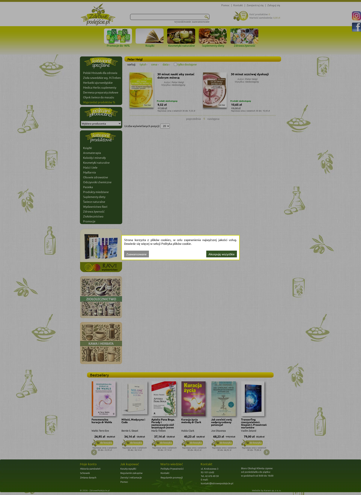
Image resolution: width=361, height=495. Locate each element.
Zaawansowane (136, 254)
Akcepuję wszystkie (222, 254)
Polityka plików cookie (176, 243)
